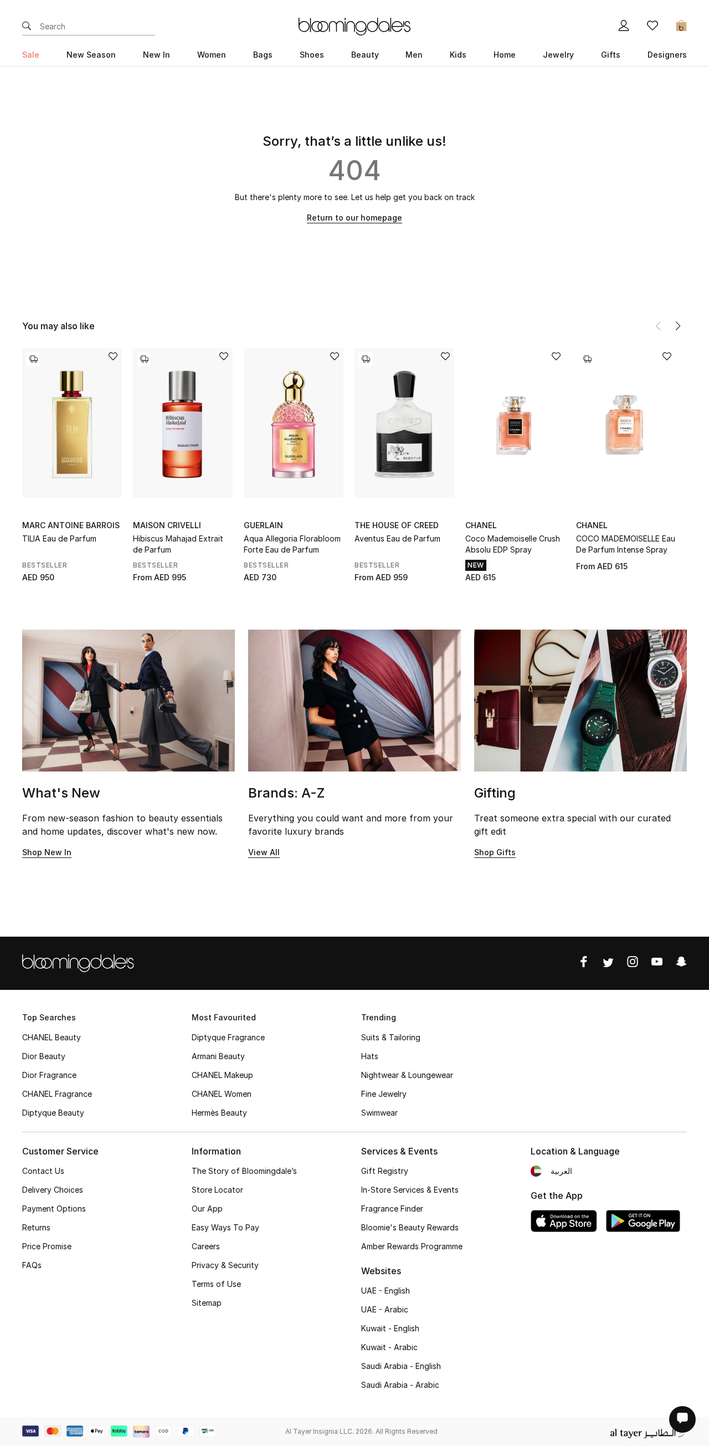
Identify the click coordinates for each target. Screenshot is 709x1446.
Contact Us (43, 1171)
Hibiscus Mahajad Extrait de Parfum (178, 544)
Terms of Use (216, 1284)
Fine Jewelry (384, 1093)
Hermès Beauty (219, 1112)
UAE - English (385, 1290)
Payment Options (54, 1208)
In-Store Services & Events (410, 1189)
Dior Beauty (43, 1056)
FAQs (32, 1265)
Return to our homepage (354, 217)
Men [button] (414, 54)
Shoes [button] (312, 54)
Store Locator (217, 1189)
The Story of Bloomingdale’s (244, 1171)
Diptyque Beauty (53, 1112)
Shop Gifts (495, 852)
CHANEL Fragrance (57, 1093)
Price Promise (46, 1246)
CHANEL (481, 525)
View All (264, 852)
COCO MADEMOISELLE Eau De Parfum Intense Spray (625, 544)
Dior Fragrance (49, 1075)
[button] (678, 326)
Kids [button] (458, 54)
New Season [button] (91, 54)
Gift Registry (384, 1171)
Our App (207, 1208)
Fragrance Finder (392, 1208)
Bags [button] (263, 54)
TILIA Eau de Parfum (59, 538)
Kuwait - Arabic (389, 1347)
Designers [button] (667, 54)
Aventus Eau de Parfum (397, 538)
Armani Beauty (218, 1056)
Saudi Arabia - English (401, 1366)
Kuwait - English (390, 1328)
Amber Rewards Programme (412, 1246)
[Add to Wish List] (113, 357)
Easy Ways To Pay (225, 1227)
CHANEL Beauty (51, 1037)
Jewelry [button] (558, 54)
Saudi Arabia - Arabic (400, 1384)
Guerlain (263, 525)
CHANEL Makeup (222, 1075)
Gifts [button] (610, 54)
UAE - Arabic (384, 1309)
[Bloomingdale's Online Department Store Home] (354, 25)
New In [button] (156, 54)
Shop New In (46, 852)
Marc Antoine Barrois (71, 525)
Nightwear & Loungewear (407, 1075)
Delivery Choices (52, 1189)
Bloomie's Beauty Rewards (410, 1227)
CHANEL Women (221, 1093)
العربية (561, 1171)
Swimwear (379, 1112)
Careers (206, 1246)
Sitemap (207, 1302)
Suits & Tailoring (390, 1037)
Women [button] (211, 54)
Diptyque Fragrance (228, 1037)
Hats (369, 1056)
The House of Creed (396, 525)
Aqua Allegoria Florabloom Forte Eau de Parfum (292, 544)
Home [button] (505, 54)
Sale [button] (30, 54)
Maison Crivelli (167, 525)
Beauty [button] (365, 54)
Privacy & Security (225, 1265)
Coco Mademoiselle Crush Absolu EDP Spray (512, 544)
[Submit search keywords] (26, 26)
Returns (36, 1227)
